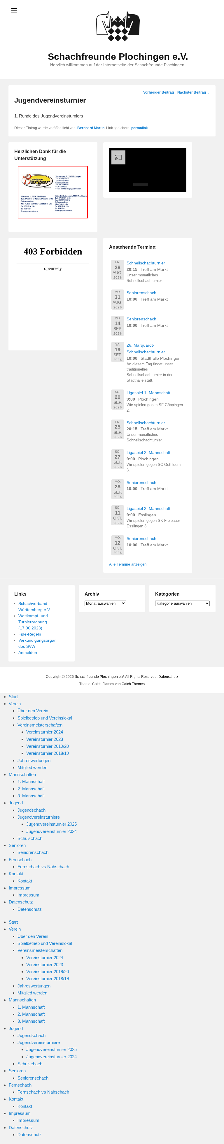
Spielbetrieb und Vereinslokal (45, 717)
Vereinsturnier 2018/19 (47, 753)
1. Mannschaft (31, 781)
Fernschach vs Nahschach (43, 866)
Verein (15, 703)
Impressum (20, 887)
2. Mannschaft (31, 788)
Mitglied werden (32, 767)
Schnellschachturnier (146, 263)
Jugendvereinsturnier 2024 (51, 831)
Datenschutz (168, 677)
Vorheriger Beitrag (156, 92)
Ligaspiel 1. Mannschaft (148, 392)
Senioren (17, 845)
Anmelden (27, 652)
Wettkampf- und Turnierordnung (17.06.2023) (33, 621)
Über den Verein (33, 710)
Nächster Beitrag (193, 92)
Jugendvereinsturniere (39, 817)
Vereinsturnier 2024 (44, 731)
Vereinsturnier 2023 (44, 739)
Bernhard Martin (90, 128)
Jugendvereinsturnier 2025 (51, 824)
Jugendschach (32, 810)
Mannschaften (22, 774)
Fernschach (20, 859)
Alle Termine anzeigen (127, 564)
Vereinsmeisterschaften (40, 724)
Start (13, 696)
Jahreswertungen (34, 760)
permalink (139, 128)
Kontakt (16, 873)
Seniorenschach (141, 292)
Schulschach (30, 838)
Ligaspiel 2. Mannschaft (148, 452)
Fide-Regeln (29, 634)
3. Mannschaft (31, 795)
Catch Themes (133, 684)
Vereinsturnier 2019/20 (47, 746)
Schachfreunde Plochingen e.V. (118, 56)
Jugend (16, 802)
